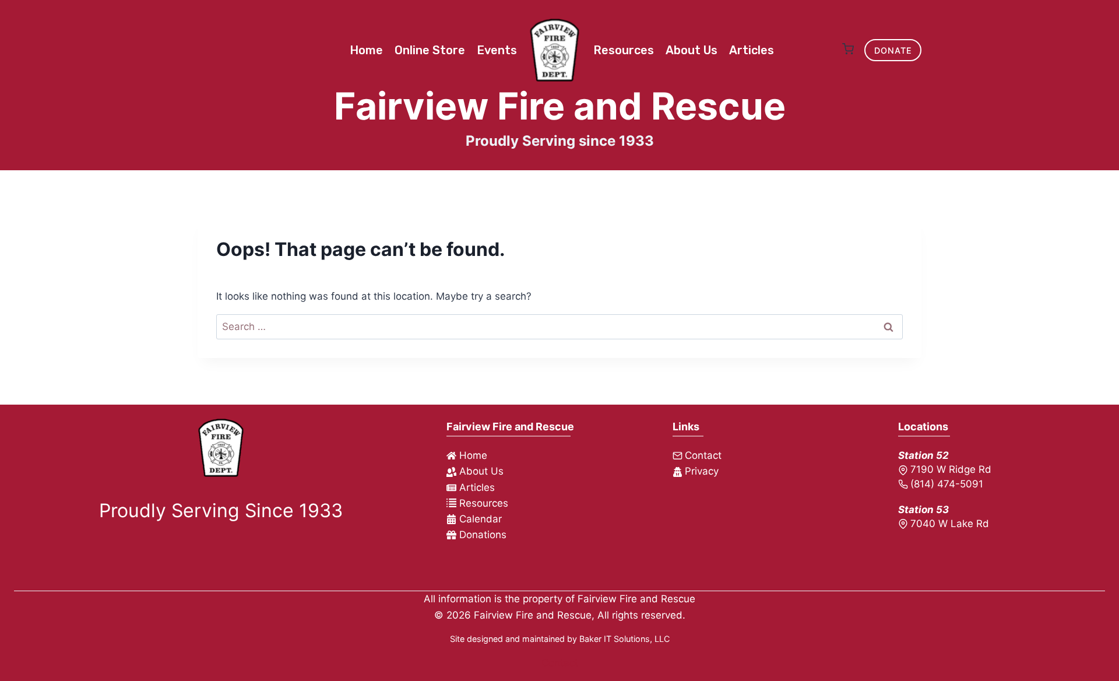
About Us (691, 50)
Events (497, 50)
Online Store (430, 50)
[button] (848, 50)
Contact (559, 663)
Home (366, 50)
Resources (623, 50)
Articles (751, 50)
